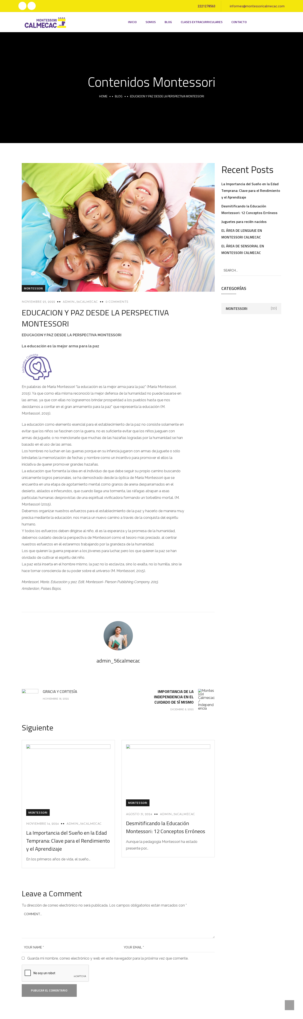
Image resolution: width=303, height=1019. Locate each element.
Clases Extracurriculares (201, 22)
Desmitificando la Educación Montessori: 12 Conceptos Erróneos (166, 827)
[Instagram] (31, 6)
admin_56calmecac (80, 302)
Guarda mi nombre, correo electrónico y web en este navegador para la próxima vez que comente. (107, 958)
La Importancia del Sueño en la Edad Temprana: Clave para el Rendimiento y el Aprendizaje (68, 841)
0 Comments (117, 302)
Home (103, 96)
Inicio (132, 22)
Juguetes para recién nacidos (244, 221)
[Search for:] (251, 270)
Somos (151, 22)
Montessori (33, 288)
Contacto (239, 22)
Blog (168, 22)
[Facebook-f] (22, 6)
